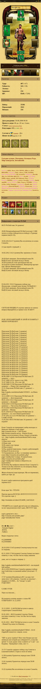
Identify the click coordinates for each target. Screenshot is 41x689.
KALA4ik (10, 176)
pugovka (15, 180)
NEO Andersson (20, 178)
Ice (6, 176)
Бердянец (13, 184)
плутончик (4, 190)
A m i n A (4, 170)
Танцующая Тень (27, 190)
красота (35, 186)
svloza (8, 182)
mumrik (13, 178)
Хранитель (35, 190)
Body (16, 172)
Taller (18, 182)
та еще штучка (17, 190)
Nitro (26, 178)
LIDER (3, 178)
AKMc (9, 170)
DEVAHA (13, 174)
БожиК (27, 184)
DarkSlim (30, 172)
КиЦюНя (22, 186)
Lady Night (32, 176)
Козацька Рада (30, 158)
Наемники (19, 158)
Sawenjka (26, 180)
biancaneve (12, 172)
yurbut (8, 184)
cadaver (21, 172)
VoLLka (35, 182)
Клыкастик (28, 186)
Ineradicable (19, 160)
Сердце (10, 190)
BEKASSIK (5, 172)
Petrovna (4, 180)
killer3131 (16, 176)
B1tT (32, 170)
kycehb (26, 176)
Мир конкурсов (8, 160)
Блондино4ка (20, 184)
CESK (25, 172)
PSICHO (9, 180)
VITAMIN (29, 182)
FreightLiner (28, 174)
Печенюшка (34, 188)
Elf (17, 174)
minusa (8, 178)
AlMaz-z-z (27, 170)
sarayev (20, 180)
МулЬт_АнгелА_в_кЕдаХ (23, 188)
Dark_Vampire (6, 174)
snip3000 (4, 182)
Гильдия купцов (8, 158)
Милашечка (11, 188)
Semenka (32, 180)
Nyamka (31, 178)
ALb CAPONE (20, 170)
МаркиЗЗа (4, 188)
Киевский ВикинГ (14, 186)
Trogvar (23, 182)
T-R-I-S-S (13, 182)
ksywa (21, 176)
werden (3, 184)
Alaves (13, 170)
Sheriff (37, 180)
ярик (3, 192)
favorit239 (21, 174)
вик (31, 184)
